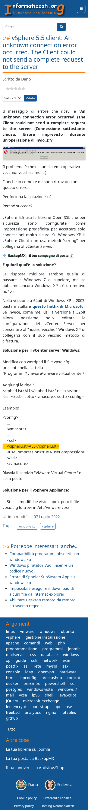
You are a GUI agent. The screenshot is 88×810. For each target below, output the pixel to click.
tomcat (73, 677)
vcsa (23, 695)
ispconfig (28, 677)
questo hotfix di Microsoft (57, 306)
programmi (52, 648)
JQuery (12, 700)
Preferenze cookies (57, 798)
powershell (55, 683)
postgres (14, 689)
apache (12, 643)
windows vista (40, 689)
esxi (66, 666)
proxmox (31, 683)
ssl (26, 666)
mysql (51, 666)
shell (49, 695)
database (49, 654)
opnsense (63, 706)
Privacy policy (24, 806)
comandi (32, 643)
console (13, 671)
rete (37, 666)
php (61, 643)
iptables (69, 712)
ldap (29, 671)
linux (10, 631)
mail (10, 695)
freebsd (13, 712)
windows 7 (67, 689)
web (49, 643)
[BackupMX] (44, 255)
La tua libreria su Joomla (28, 749)
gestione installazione (45, 637)
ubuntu (67, 631)
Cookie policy (27, 798)
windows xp (27, 526)
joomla (74, 648)
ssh (34, 660)
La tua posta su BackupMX (30, 758)
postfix (12, 666)
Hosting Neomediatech (57, 806)
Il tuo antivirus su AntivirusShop (35, 767)
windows (48, 631)
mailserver (15, 654)
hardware (67, 671)
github (12, 718)
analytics (33, 712)
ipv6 (36, 695)
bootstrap (40, 706)
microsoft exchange (41, 700)
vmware (27, 631)
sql (73, 683)
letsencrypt (16, 706)
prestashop (51, 677)
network (50, 660)
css (33, 654)
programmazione (21, 648)
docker (12, 683)
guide (21, 660)
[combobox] (30, 27)
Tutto (11, 729)
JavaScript (67, 695)
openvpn (46, 671)
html (10, 677)
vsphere (48, 526)
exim (67, 660)
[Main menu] (81, 9)
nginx (51, 712)
